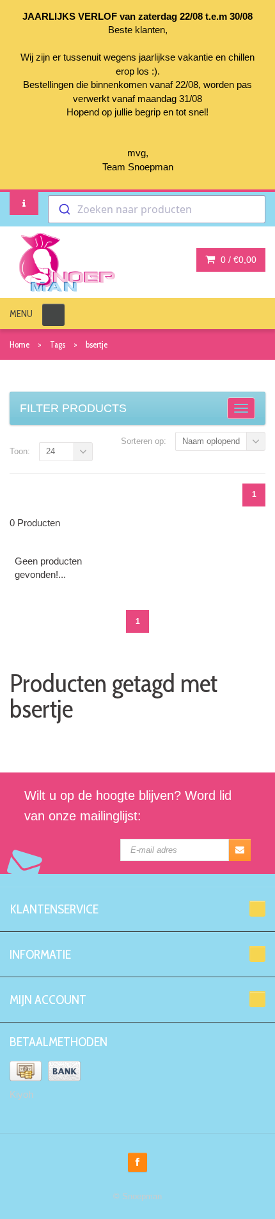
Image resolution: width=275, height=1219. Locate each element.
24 (50, 451)
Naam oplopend (211, 441)
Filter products (73, 408)
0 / (237, 260)
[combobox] (156, 209)
